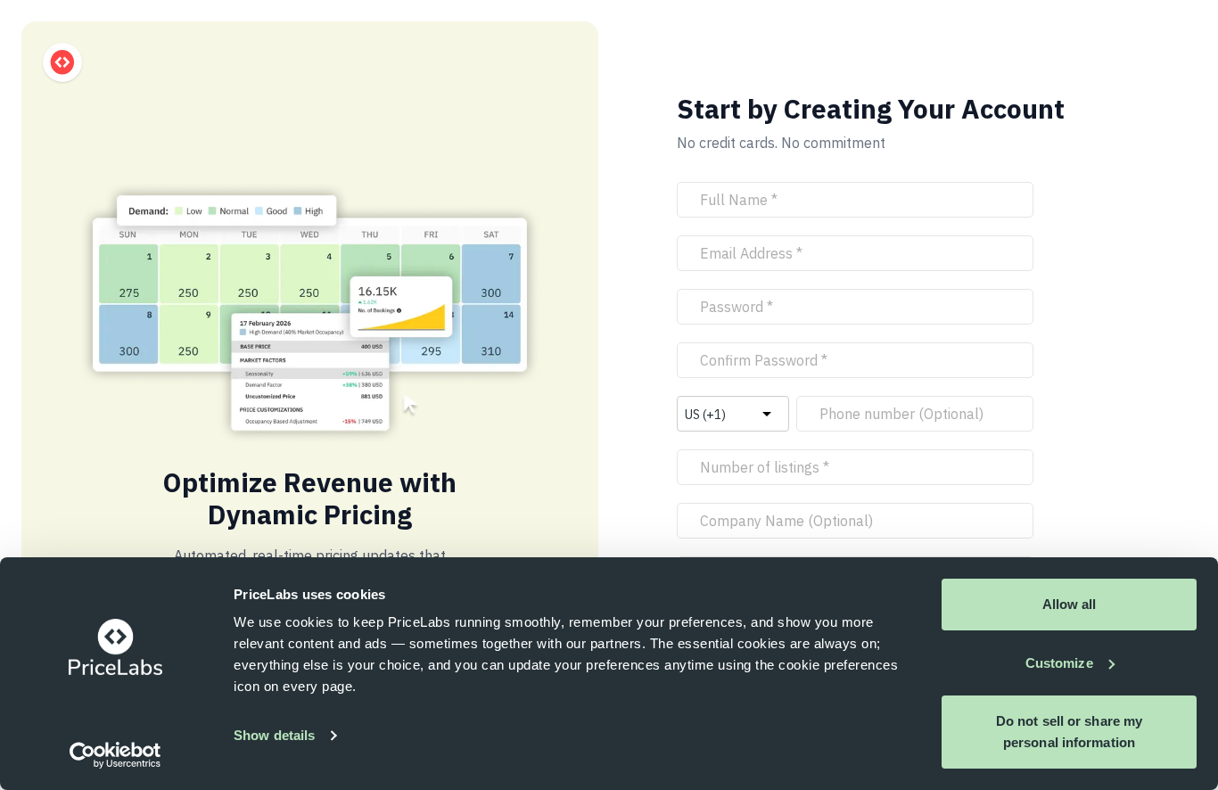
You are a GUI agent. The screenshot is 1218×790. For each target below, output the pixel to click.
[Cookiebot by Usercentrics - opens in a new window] (115, 755)
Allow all (1069, 604)
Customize (1059, 663)
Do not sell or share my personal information (1069, 731)
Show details (274, 735)
